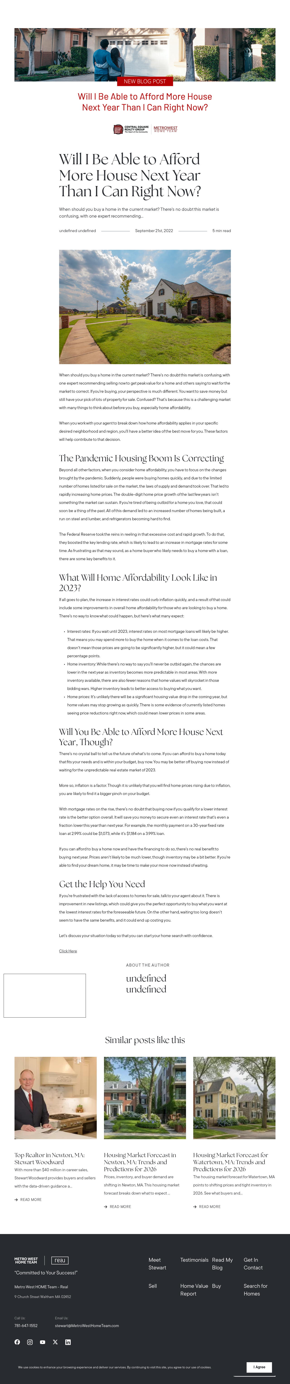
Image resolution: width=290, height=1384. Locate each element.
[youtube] (42, 1342)
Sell (153, 1286)
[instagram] (30, 1342)
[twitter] (55, 1342)
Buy (216, 1286)
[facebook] (17, 1342)
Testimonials (194, 1260)
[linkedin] (68, 1342)
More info (219, 1367)
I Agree (259, 1367)
